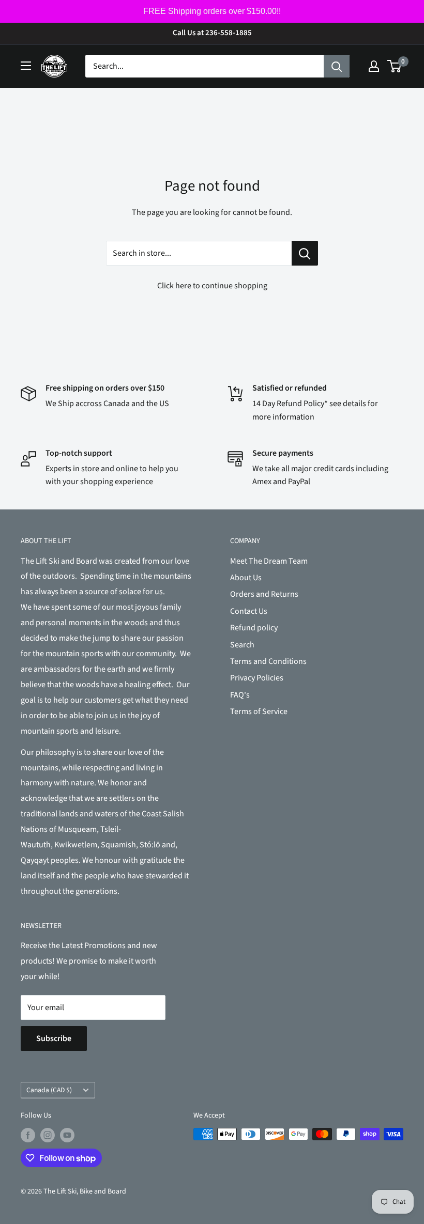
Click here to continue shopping (212, 285)
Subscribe (53, 1038)
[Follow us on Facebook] (28, 1135)
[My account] (374, 66)
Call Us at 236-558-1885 (212, 32)
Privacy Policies (256, 678)
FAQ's (240, 695)
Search (242, 644)
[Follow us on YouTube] (67, 1135)
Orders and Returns (264, 594)
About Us (246, 577)
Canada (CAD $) (49, 1090)
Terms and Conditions (268, 661)
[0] (394, 66)
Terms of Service (258, 711)
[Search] (337, 66)
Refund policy (254, 627)
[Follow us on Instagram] (47, 1135)
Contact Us (248, 611)
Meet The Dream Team (269, 561)
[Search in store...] (305, 253)
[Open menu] (26, 65)
